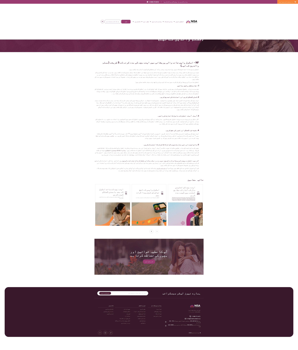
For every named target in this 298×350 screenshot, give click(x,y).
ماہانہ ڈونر (161, 168)
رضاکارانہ (127, 316)
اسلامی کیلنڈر (126, 311)
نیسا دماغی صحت (158, 316)
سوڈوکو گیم (142, 321)
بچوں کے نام (127, 309)
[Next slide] (151, 231)
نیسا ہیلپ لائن (158, 311)
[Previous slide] (157, 231)
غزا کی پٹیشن (142, 314)
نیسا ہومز (159, 309)
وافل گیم (143, 323)
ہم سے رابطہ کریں (125, 323)
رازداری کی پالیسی (108, 311)
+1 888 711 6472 (154, 2)
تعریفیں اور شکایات (125, 318)
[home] (191, 21)
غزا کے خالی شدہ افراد (139, 311)
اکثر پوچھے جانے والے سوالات (122, 321)
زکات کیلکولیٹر (141, 316)
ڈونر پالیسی (110, 314)
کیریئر (128, 314)
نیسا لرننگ (159, 314)
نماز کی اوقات (141, 318)
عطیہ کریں (142, 309)
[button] (179, 21)
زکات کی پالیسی (109, 309)
